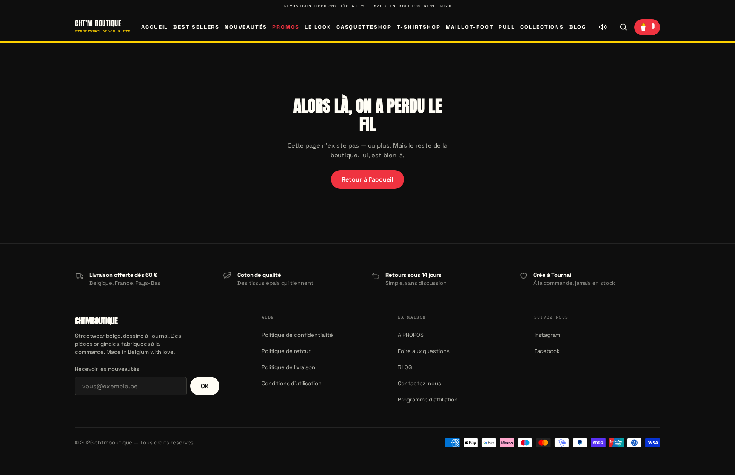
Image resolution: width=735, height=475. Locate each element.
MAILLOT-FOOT (470, 27)
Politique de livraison (288, 367)
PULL (507, 27)
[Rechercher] (623, 27)
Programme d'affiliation (428, 399)
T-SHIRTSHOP (419, 27)
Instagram (547, 334)
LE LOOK (318, 27)
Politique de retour (286, 351)
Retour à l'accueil (367, 179)
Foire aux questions (423, 351)
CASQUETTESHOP (364, 27)
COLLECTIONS (542, 27)
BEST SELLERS (196, 27)
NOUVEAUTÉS (246, 27)
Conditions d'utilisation (292, 383)
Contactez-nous (419, 383)
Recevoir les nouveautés (107, 369)
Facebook (547, 351)
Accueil (154, 27)
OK (205, 386)
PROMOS (285, 27)
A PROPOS (410, 334)
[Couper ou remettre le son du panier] (602, 27)
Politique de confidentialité (297, 334)
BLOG (578, 27)
